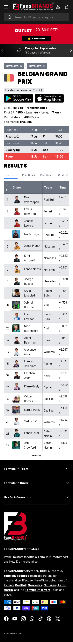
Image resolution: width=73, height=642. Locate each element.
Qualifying (64, 175)
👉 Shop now (36, 38)
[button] (66, 7)
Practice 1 (10, 175)
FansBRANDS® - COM (15, 633)
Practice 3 (46, 175)
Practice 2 (28, 175)
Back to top (36, 455)
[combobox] (36, 17)
